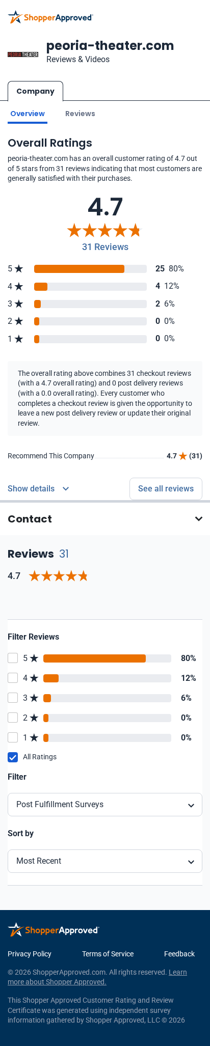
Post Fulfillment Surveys (59, 804)
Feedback (179, 954)
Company (35, 91)
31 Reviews (105, 246)
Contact (30, 519)
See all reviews (166, 488)
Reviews (80, 113)
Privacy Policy (29, 954)
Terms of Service (108, 954)
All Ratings (40, 757)
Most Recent (38, 861)
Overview (27, 113)
